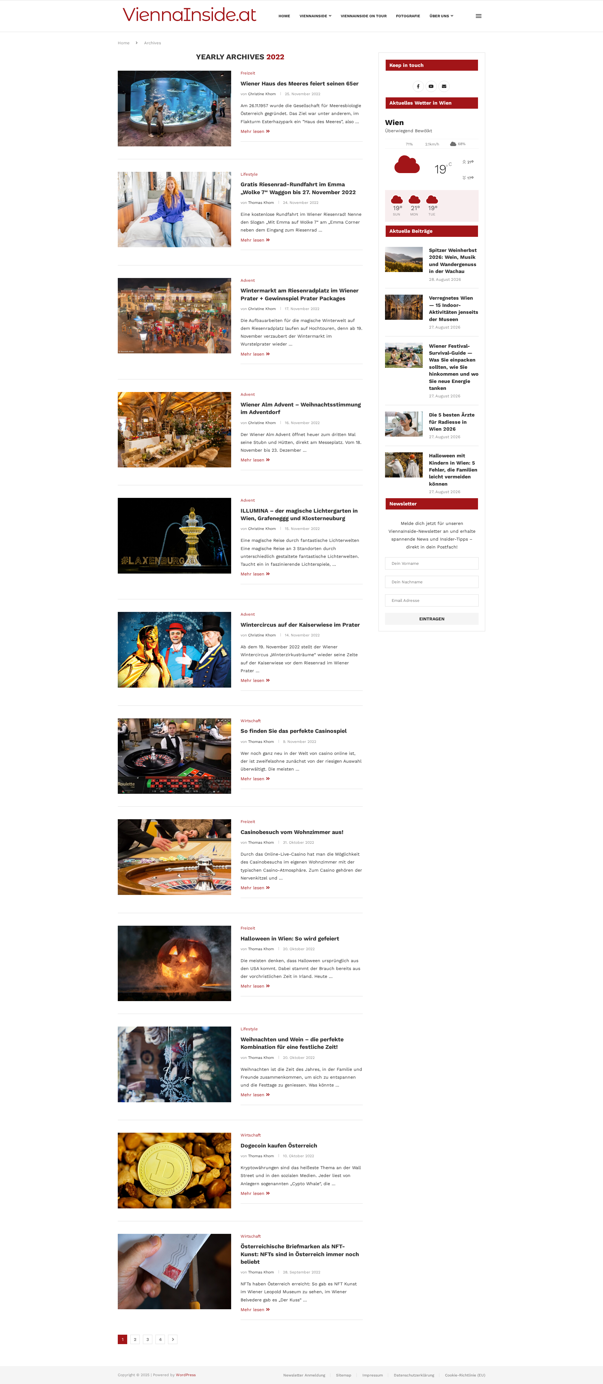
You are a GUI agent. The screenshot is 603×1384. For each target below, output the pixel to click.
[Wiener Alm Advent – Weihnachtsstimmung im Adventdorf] (174, 429)
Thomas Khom (261, 202)
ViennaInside (313, 16)
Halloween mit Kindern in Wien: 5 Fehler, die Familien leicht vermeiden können (453, 470)
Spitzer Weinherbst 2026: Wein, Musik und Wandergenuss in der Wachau (453, 260)
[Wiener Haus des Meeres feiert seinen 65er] (174, 108)
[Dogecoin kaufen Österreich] (174, 1170)
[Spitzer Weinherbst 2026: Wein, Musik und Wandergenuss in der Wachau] (404, 259)
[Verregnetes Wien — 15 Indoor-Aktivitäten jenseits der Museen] (404, 307)
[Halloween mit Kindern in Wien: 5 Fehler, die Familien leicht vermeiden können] (404, 464)
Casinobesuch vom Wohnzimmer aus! (292, 832)
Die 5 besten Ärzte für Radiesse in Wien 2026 (452, 422)
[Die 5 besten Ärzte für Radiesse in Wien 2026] (404, 424)
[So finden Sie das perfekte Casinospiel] (174, 756)
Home (284, 16)
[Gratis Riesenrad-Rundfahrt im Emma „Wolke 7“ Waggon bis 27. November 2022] (174, 209)
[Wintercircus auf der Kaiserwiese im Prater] (174, 649)
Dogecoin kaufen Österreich (279, 1145)
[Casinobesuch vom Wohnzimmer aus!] (174, 857)
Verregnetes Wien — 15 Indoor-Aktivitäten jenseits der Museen (453, 308)
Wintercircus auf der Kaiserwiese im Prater (300, 624)
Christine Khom (262, 94)
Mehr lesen (252, 131)
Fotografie (408, 16)
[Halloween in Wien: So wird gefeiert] (174, 963)
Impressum (372, 1375)
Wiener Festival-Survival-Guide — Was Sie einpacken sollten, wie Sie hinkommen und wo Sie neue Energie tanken (454, 367)
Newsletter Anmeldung (304, 1375)
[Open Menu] (478, 16)
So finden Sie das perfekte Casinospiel (294, 730)
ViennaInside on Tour (364, 16)
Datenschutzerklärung (414, 1375)
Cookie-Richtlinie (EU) (465, 1375)
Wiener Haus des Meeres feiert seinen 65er (300, 83)
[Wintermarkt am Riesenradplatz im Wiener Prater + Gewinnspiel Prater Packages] (174, 315)
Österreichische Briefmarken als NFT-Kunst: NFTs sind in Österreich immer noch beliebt (300, 1254)
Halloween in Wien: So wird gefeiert (290, 938)
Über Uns (439, 16)
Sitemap (343, 1375)
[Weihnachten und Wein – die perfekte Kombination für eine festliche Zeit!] (174, 1064)
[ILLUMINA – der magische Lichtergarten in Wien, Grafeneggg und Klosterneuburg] (174, 535)
